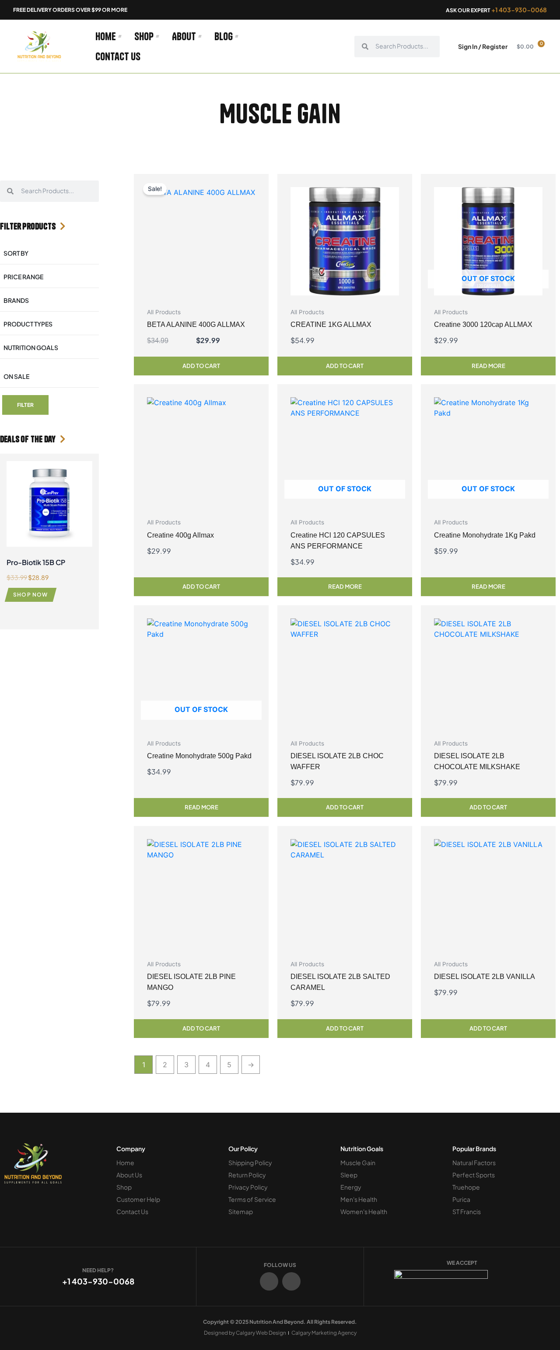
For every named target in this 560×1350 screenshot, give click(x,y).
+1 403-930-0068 (519, 10)
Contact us (117, 56)
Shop (144, 36)
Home (105, 36)
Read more (488, 365)
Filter (25, 405)
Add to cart (201, 365)
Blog (223, 36)
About (184, 36)
